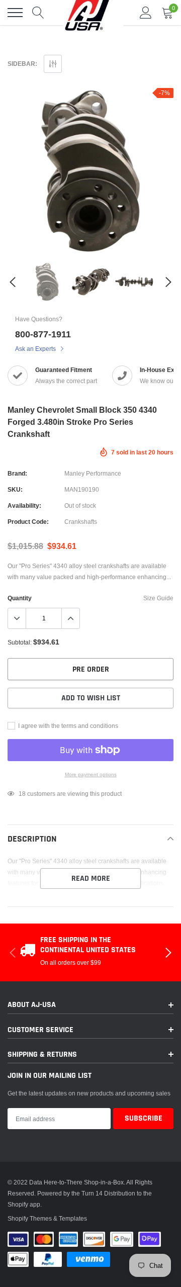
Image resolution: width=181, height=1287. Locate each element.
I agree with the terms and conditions (67, 725)
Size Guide (158, 598)
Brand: (17, 473)
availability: (24, 505)
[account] (146, 12)
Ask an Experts (36, 348)
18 (22, 793)
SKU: (15, 489)
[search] (38, 12)
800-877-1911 (43, 334)
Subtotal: (20, 642)
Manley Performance (92, 473)
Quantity (20, 598)
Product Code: (28, 521)
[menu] (15, 12)
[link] (47, 281)
